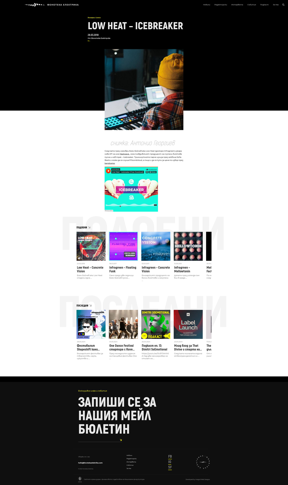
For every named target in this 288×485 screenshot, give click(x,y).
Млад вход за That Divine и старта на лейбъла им (187, 347)
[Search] (283, 4)
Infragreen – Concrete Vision (156, 269)
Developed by (190, 479)
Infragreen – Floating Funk (122, 269)
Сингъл (98, 17)
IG (169, 461)
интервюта (237, 5)
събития (251, 5)
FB (170, 456)
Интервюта (131, 462)
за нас (276, 5)
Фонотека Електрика (100, 38)
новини (206, 5)
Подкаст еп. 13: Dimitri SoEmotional (154, 347)
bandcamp (110, 163)
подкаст (264, 5)
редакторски (220, 5)
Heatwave (124, 154)
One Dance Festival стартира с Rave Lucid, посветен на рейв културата (122, 347)
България (91, 17)
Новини (129, 455)
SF (170, 467)
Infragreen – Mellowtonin (182, 269)
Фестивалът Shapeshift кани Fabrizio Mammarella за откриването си (90, 347)
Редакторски (132, 458)
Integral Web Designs (202, 479)
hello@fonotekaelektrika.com (90, 463)
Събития (130, 465)
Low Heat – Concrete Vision (90, 269)
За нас (129, 468)
